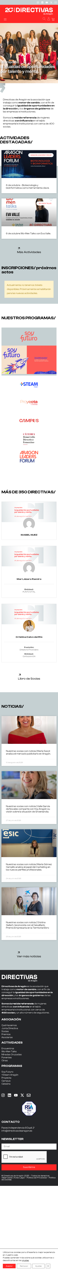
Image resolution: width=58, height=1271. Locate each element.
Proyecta (6, 1078)
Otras (4, 1060)
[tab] (29, 337)
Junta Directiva (9, 1028)
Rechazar (24, 1266)
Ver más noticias (29, 956)
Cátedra (5, 1084)
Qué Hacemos (9, 1025)
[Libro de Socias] (20, 675)
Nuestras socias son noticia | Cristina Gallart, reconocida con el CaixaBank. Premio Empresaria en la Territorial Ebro (27, 925)
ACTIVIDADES (12, 1042)
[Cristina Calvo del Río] (29, 614)
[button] (5, 19)
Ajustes (38, 1266)
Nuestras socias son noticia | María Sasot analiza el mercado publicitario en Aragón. (28, 752)
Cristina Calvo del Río (29, 637)
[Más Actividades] (19, 248)
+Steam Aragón (9, 1075)
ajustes (25, 1260)
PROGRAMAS (11, 1066)
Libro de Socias (29, 678)
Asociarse (6, 1037)
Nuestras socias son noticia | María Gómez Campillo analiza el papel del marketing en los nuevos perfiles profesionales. (29, 867)
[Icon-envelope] (55, 2)
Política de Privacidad (37, 1178)
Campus (6, 1081)
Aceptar (9, 1266)
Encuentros (7, 1048)
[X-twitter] (51, 2)
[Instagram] (38, 2)
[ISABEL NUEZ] (29, 512)
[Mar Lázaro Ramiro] (29, 556)
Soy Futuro (7, 1072)
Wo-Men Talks (9, 1051)
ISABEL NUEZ (29, 534)
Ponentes (6, 1057)
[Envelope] (29, 1095)
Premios (6, 1034)
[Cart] (53, 19)
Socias (5, 1031)
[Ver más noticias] (19, 952)
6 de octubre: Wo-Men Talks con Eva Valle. (28, 233)
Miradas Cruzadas (11, 1054)
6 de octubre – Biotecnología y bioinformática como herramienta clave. (27, 186)
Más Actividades (29, 252)
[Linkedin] (42, 2)
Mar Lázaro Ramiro (29, 579)
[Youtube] (46, 2)
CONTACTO (10, 1122)
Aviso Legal (19, 1178)
